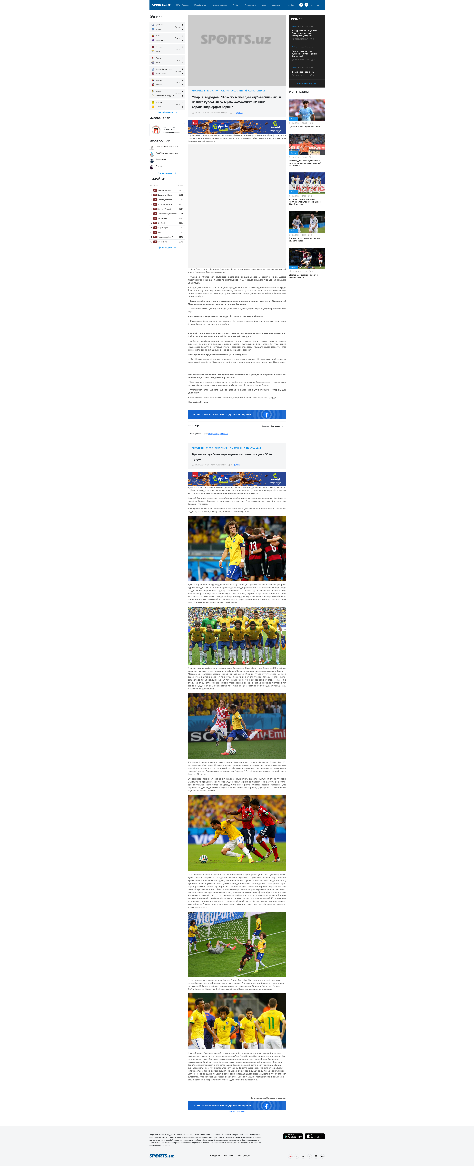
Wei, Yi (158, 232)
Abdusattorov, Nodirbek (165, 214)
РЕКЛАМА (228, 1155)
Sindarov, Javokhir (163, 204)
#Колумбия (221, 448)
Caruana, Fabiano (163, 200)
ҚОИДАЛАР (215, 1155)
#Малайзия (198, 90)
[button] (306, 5)
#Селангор (213, 90)
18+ (290, 1156)
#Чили (209, 448)
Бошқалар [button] (276, 5)
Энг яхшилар (277, 426)
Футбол (235, 5)
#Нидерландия (252, 448)
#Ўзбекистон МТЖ (255, 90)
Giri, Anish (159, 223)
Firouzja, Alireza (162, 242)
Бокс (264, 5)
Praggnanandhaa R (163, 237)
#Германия (235, 448)
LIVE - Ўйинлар (182, 5)
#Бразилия (198, 448)
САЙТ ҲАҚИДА (243, 1155)
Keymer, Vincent (162, 209)
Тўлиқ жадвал (165, 173)
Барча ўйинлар (165, 112)
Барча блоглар (304, 83)
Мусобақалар (200, 5)
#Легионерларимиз (232, 90)
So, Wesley (160, 218)
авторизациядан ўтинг (218, 434)
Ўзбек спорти (250, 5)
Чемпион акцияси (219, 5)
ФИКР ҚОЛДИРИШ (237, 1111)
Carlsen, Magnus (162, 190)
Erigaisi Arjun (161, 228)
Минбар (291, 5)
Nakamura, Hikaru (163, 195)
